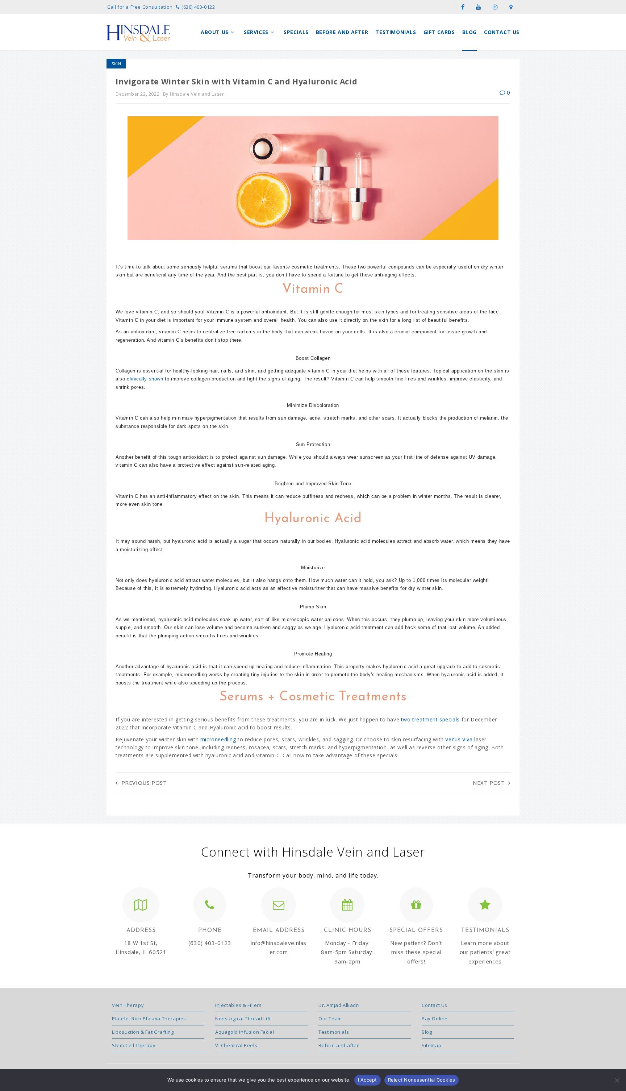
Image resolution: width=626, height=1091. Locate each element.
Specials (296, 32)
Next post (489, 782)
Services (257, 32)
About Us (215, 32)
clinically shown (145, 379)
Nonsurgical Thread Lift (243, 1018)
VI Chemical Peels (236, 1045)
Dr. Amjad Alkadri (338, 1005)
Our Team (330, 1018)
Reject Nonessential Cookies (421, 1080)
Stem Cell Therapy (133, 1045)
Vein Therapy (128, 1005)
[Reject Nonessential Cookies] (617, 1080)
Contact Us (501, 32)
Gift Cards (439, 32)
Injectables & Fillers (238, 1005)
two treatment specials (430, 719)
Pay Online (435, 1018)
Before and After (342, 32)
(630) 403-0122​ (198, 7)
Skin (116, 63)
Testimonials (395, 32)
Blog (469, 32)
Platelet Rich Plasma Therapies (149, 1018)
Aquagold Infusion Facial (244, 1032)
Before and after (338, 1045)
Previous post (144, 782)
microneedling (218, 739)
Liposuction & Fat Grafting (143, 1032)
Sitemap (431, 1045)
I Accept (367, 1080)
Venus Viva (458, 739)
